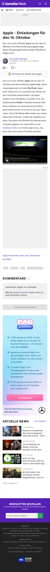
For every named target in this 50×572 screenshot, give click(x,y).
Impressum (6, 528)
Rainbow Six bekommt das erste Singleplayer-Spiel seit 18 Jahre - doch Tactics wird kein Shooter (34, 434)
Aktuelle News (16, 421)
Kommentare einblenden (25, 307)
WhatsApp (39, 548)
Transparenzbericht (32, 536)
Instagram (24, 548)
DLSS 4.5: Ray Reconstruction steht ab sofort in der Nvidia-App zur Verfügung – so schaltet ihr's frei (33, 463)
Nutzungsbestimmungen (11, 533)
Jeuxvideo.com (41, 542)
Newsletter (29, 531)
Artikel (5, 268)
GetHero (32, 542)
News (11, 10)
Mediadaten (25, 533)
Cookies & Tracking (18, 536)
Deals (21, 10)
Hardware (14, 268)
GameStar (6, 542)
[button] (40, 4)
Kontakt (36, 531)
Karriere (21, 531)
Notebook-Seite (10, 127)
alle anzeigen (40, 421)
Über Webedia (23, 528)
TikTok (31, 548)
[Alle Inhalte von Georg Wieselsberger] (5, 61)
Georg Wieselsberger (18, 59)
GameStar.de (35, 10)
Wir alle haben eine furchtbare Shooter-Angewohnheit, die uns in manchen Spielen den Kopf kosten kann (34, 477)
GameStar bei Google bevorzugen (27, 74)
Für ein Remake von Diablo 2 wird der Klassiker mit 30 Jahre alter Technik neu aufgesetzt (32, 449)
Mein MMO (23, 542)
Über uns (14, 528)
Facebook (16, 548)
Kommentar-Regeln (27, 292)
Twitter (9, 548)
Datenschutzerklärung (38, 533)
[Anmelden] (40, 515)
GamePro (15, 542)
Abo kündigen (34, 528)
